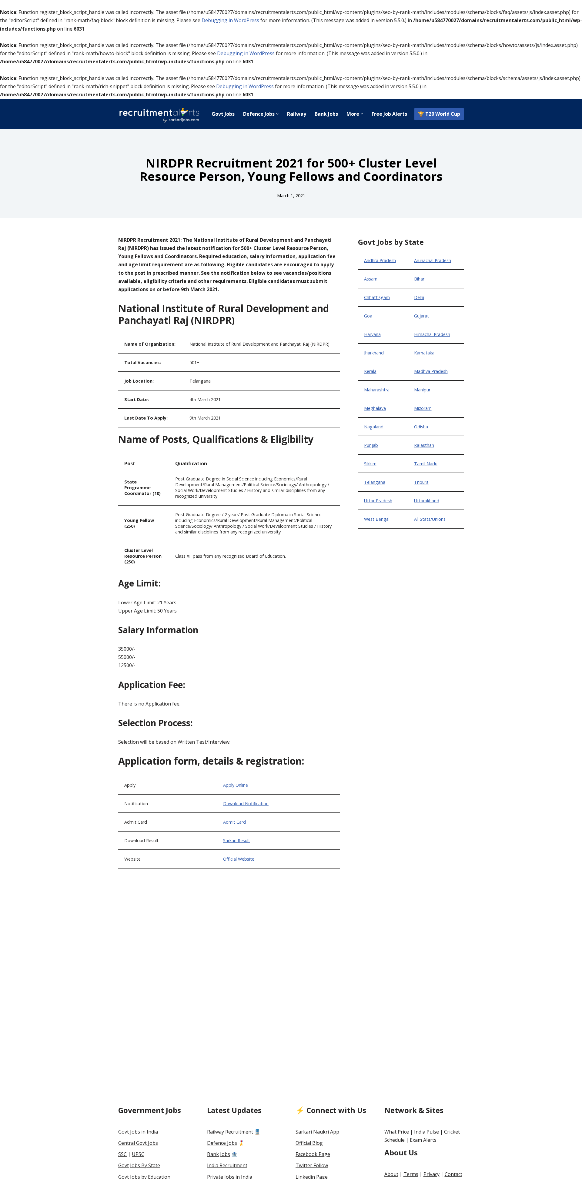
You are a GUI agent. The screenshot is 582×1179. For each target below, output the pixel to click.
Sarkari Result (236, 840)
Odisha (421, 427)
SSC (122, 1154)
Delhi (419, 297)
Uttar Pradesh (378, 500)
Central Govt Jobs (138, 1143)
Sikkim (370, 464)
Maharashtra (377, 390)
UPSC (138, 1154)
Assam (370, 279)
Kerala (370, 371)
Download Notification (246, 803)
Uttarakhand (426, 500)
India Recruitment (227, 1165)
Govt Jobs (223, 114)
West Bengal (377, 519)
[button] (277, 114)
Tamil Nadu (425, 464)
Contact (453, 1174)
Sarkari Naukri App (317, 1131)
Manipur (422, 390)
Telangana (374, 482)
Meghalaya (375, 408)
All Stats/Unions (430, 519)
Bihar (419, 279)
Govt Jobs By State (139, 1165)
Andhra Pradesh (380, 260)
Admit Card (234, 822)
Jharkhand (374, 353)
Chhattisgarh (377, 297)
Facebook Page (313, 1154)
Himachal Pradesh (432, 334)
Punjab (371, 445)
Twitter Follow (312, 1165)
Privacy (431, 1174)
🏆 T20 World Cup (439, 114)
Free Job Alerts (389, 114)
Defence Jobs (222, 1143)
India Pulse (426, 1131)
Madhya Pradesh (431, 371)
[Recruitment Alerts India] (159, 114)
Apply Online (235, 785)
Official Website (238, 859)
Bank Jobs (326, 114)
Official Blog (309, 1143)
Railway (296, 114)
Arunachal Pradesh (432, 260)
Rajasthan (424, 445)
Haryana (372, 334)
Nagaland (373, 427)
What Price (396, 1131)
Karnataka (424, 353)
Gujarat (421, 316)
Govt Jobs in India (138, 1131)
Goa (368, 316)
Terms (410, 1174)
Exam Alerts (423, 1140)
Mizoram (423, 408)
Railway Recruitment (230, 1131)
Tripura (421, 482)
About (391, 1174)
